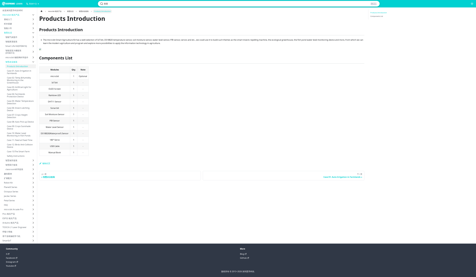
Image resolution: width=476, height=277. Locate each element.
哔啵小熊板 (7, 231)
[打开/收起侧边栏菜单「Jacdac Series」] (33, 196)
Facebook (10, 258)
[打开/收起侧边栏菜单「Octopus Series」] (33, 192)
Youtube (10, 265)
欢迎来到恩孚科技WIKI (12, 10)
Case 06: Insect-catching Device (18, 109)
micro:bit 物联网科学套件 (16, 57)
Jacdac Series (10, 196)
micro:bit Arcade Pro (13, 209)
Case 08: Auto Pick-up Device (20, 121)
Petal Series (9, 200)
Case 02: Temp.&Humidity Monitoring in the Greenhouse (19, 80)
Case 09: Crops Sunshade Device (18, 127)
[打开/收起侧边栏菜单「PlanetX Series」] (33, 187)
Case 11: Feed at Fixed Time (19, 140)
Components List (376, 16)
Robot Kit (8, 182)
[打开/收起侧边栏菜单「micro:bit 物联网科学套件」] (33, 57)
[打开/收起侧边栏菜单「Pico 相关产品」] (33, 214)
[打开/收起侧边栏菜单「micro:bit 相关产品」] (33, 15)
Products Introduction (17, 66)
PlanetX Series (10, 187)
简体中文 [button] (33, 3)
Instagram (11, 262)
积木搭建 (8, 23)
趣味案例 (8, 173)
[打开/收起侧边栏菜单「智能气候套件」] (33, 37)
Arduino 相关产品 (10, 222)
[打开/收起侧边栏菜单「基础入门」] (33, 19)
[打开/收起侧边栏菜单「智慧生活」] (33, 33)
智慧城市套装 (11, 160)
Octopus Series (11, 191)
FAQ (6, 205)
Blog (242, 254)
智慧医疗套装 (11, 165)
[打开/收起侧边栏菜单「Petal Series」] (33, 200)
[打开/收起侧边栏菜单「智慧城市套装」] (33, 160)
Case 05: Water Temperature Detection (20, 102)
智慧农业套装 (11, 62)
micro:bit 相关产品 (10, 14)
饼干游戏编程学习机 (11, 236)
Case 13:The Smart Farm (18, 151)
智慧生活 (8, 32)
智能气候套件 (11, 37)
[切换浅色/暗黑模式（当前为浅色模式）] (472, 4)
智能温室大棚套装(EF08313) (13, 51)
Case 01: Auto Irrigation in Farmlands (19, 72)
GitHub (243, 258)
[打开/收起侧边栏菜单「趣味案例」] (33, 174)
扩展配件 (8, 178)
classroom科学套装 (14, 169)
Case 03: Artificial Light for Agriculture (19, 88)
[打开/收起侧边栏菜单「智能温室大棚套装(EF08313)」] (33, 52)
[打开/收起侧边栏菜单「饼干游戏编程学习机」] (33, 236)
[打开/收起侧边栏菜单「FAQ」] (33, 205)
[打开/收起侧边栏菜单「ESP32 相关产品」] (33, 218)
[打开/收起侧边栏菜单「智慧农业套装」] (33, 62)
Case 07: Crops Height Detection (17, 116)
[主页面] (41, 11)
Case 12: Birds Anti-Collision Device (20, 145)
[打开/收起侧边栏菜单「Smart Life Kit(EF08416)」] (33, 46)
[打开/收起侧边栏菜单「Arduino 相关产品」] (33, 223)
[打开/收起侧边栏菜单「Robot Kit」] (33, 183)
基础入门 (8, 19)
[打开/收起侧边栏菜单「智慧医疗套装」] (33, 165)
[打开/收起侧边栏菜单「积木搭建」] (33, 24)
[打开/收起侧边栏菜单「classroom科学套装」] (33, 169)
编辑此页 (46, 163)
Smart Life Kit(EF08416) (16, 46)
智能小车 (8, 28)
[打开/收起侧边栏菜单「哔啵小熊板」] (33, 232)
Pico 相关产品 (8, 214)
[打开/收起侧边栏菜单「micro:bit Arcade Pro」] (33, 209)
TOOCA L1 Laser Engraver (14, 227)
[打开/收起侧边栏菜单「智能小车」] (33, 28)
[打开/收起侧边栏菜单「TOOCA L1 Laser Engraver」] (33, 227)
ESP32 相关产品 (9, 218)
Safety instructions (16, 156)
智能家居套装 (11, 41)
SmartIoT (6, 240)
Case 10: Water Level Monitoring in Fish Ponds (18, 134)
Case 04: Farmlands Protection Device (16, 95)
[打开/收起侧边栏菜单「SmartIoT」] (33, 241)
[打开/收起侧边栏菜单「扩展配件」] (33, 178)
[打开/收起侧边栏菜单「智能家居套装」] (33, 42)
